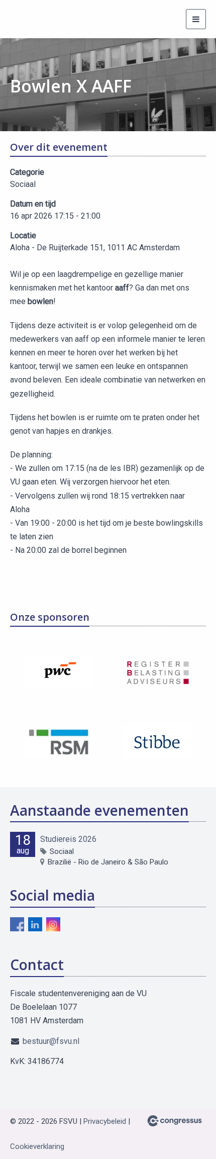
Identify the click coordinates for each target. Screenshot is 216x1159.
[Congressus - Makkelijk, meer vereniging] (174, 1120)
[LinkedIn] (35, 924)
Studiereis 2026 (68, 839)
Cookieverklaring (37, 1146)
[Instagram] (53, 924)
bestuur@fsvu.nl (51, 1041)
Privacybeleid (104, 1121)
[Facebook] (17, 924)
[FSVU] (29, 19)
